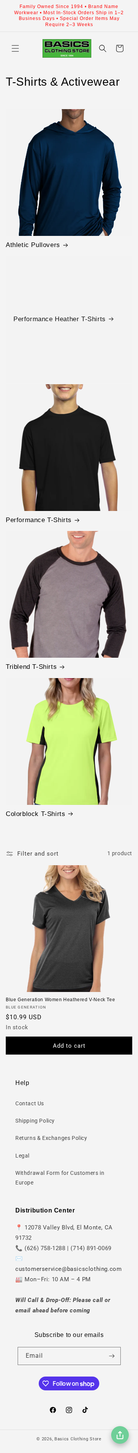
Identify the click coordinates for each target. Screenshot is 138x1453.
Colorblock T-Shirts (35, 814)
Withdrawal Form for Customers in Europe (59, 1178)
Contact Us (29, 1103)
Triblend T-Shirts (31, 666)
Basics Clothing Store (78, 1438)
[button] (15, 48)
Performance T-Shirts (39, 520)
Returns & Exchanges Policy (51, 1138)
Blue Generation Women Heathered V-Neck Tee (60, 999)
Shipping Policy (35, 1121)
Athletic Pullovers (33, 245)
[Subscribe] (112, 1356)
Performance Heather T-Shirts (59, 319)
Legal (22, 1156)
